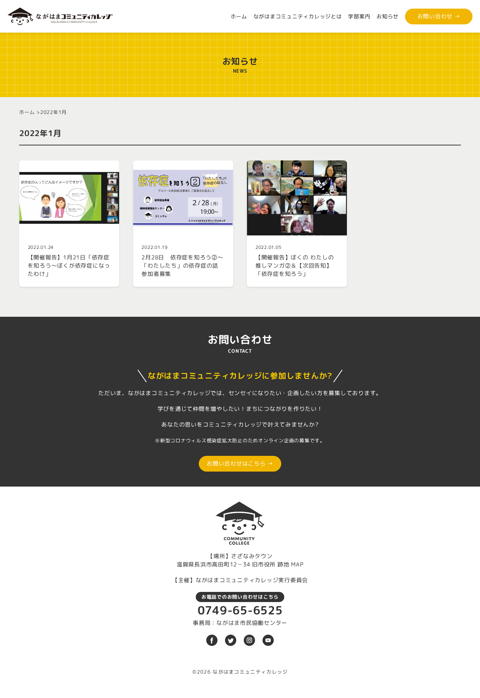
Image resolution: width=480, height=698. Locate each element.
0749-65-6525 (240, 610)
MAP (297, 564)
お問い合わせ (438, 16)
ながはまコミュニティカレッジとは (298, 16)
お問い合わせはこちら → (240, 463)
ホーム (239, 16)
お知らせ (387, 16)
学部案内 (359, 16)
